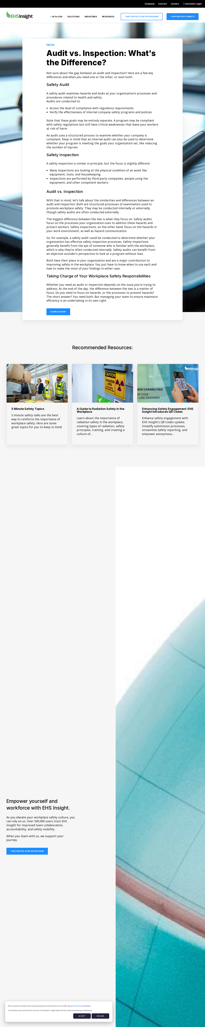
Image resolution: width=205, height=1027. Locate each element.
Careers (175, 3)
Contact (162, 3)
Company (150, 3)
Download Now (58, 312)
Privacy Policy (78, 1006)
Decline (100, 1016)
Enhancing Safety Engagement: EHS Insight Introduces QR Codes (167, 410)
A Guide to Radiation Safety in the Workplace (100, 410)
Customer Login (193, 3)
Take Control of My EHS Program (141, 16)
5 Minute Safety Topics (27, 408)
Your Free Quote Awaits (182, 16)
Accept (82, 1016)
